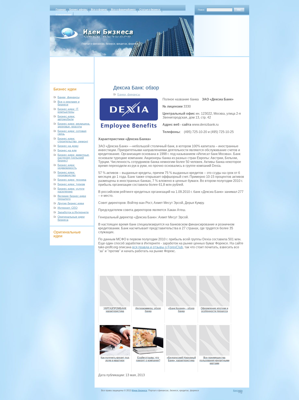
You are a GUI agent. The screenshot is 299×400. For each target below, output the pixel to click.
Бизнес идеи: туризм (71, 184)
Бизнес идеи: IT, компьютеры (68, 110)
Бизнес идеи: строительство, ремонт (73, 140)
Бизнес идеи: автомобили (66, 118)
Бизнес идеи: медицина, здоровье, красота (74, 125)
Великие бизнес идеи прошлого (72, 197)
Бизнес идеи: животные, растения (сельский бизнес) (74, 157)
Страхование (64, 14)
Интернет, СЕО (67, 207)
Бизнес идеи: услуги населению (71, 190)
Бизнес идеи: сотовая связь (72, 132)
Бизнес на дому (68, 145)
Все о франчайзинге (123, 9)
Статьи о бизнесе (149, 9)
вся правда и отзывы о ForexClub (157, 247)
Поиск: (201, 10)
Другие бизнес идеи (71, 203)
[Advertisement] (216, 34)
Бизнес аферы (78, 9)
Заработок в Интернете (73, 212)
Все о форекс (99, 9)
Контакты (238, 390)
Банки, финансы (69, 97)
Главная (61, 9)
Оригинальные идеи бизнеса (71, 218)
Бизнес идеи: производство (67, 174)
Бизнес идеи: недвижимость (67, 166)
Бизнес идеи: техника (72, 179)
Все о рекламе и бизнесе (69, 103)
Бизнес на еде (67, 150)
